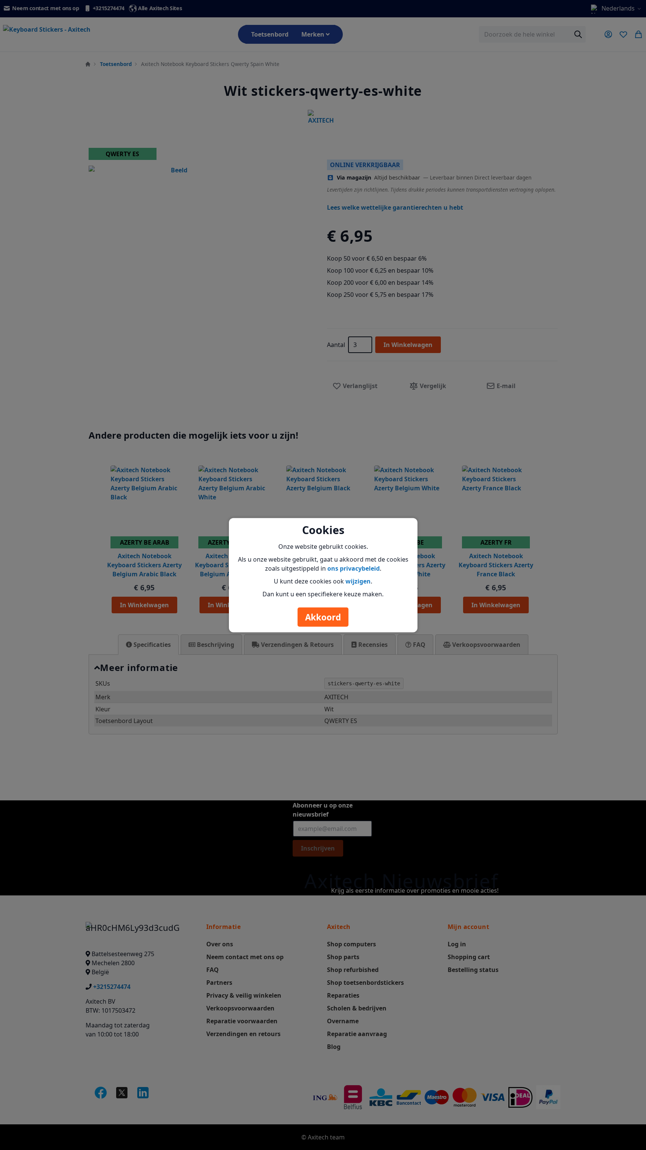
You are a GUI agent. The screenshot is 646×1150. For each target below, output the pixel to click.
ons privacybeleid (353, 568)
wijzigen (358, 581)
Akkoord (323, 617)
